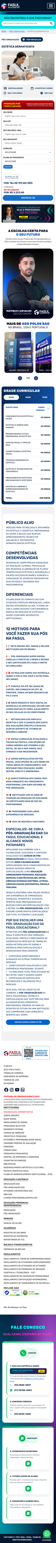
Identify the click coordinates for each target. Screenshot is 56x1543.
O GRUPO (8, 1066)
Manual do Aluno (13, 1223)
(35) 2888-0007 (22, 1385)
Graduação (9, 1210)
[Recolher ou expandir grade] (48, 409)
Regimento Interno (13, 1129)
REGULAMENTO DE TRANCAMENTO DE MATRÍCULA (27, 1283)
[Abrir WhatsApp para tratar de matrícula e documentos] (28, 1464)
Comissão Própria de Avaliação (20, 1143)
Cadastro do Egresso (15, 1160)
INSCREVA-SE (28, 198)
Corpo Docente (11, 1115)
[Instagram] (11, 1089)
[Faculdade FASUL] (10, 5)
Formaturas (10, 1150)
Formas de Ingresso (14, 1133)
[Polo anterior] (20, 378)
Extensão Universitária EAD (18, 1191)
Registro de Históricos (16, 1236)
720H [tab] (44, 397)
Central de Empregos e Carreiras (21, 1157)
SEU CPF (7, 121)
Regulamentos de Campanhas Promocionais (26, 1276)
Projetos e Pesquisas (15, 1136)
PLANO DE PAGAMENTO (13, 157)
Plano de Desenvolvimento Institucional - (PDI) (28, 1174)
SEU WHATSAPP (10, 139)
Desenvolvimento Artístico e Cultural (24, 1167)
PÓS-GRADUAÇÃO (17, 31)
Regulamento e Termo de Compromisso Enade (27, 1259)
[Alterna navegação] (51, 6)
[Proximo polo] (36, 378)
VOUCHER (8, 167)
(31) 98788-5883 (23, 1390)
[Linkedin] (22, 1089)
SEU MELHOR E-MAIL (12, 130)
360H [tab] (11, 397)
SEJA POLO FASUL (12, 1069)
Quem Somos (10, 1119)
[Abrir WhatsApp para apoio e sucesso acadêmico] (28, 1488)
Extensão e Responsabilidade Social (22, 1139)
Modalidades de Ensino (15, 1122)
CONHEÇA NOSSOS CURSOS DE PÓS (28, 1022)
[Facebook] (6, 1089)
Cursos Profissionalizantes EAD (20, 1198)
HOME (3, 31)
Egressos (8, 1146)
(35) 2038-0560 (22, 1414)
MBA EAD (8, 1194)
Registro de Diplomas (15, 1233)
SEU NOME (8, 112)
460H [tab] (28, 397)
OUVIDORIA (9, 1083)
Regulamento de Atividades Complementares (27, 1262)
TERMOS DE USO (11, 1080)
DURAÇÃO (7, 148)
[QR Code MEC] (36, 1054)
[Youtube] (17, 1089)
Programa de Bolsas (14, 1249)
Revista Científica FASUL (16, 1171)
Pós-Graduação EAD (14, 1187)
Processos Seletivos (14, 1126)
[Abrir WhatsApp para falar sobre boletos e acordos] (28, 1513)
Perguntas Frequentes (16, 1153)
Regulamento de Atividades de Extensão (25, 1266)
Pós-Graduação (12, 1213)
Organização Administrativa (18, 1112)
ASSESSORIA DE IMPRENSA (16, 1076)
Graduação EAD (12, 1184)
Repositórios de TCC (14, 1239)
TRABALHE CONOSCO (13, 1073)
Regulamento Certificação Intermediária (25, 1279)
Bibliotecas (10, 1164)
